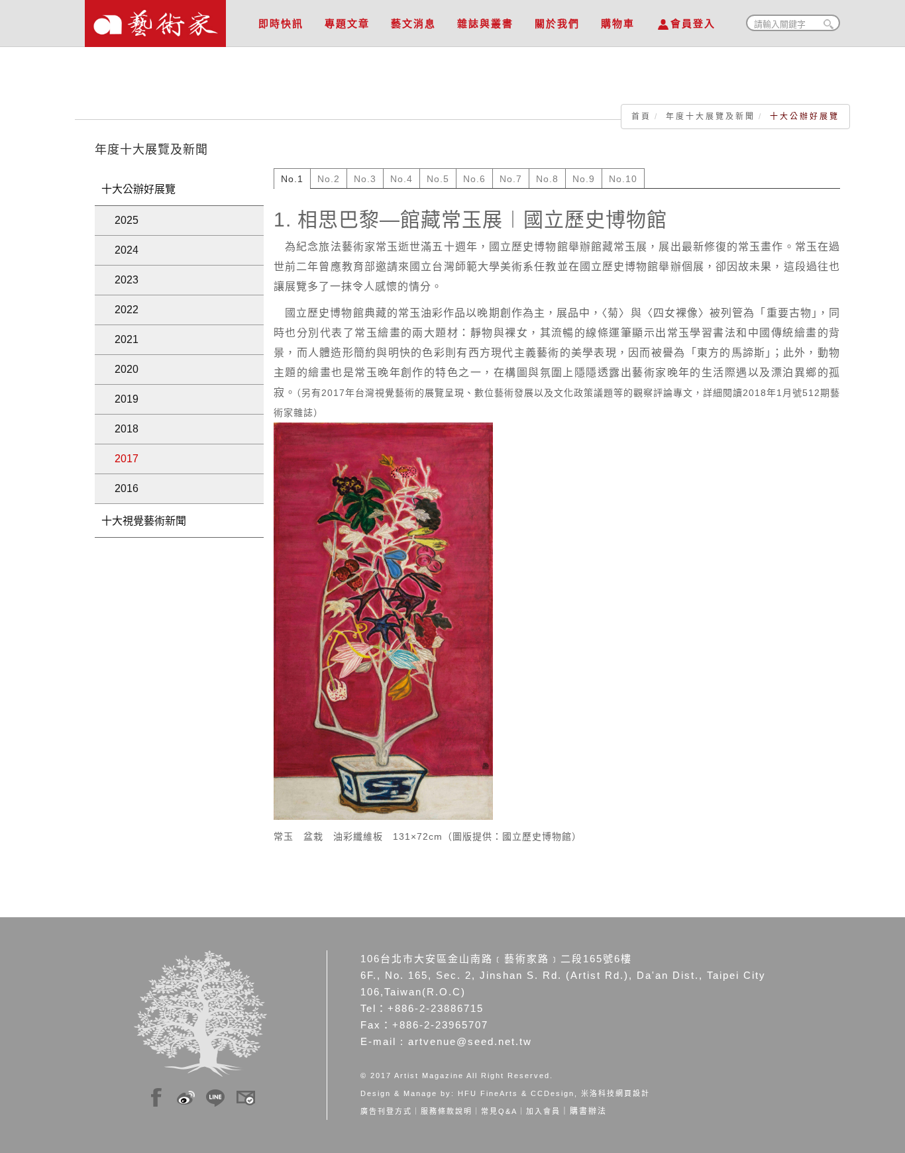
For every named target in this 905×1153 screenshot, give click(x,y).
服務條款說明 (446, 1111)
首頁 (641, 116)
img (156, 1095)
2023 (126, 279)
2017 (126, 458)
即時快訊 (280, 23)
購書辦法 (588, 1111)
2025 (126, 220)
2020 (126, 369)
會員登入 (693, 23)
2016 (126, 488)
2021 (126, 339)
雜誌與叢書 (485, 23)
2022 (126, 309)
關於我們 (557, 23)
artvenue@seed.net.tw (470, 1041)
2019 (126, 399)
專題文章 (347, 23)
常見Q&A (499, 1111)
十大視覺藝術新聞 (143, 520)
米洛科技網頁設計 (615, 1093)
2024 (126, 250)
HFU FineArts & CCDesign (516, 1093)
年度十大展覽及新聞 (710, 116)
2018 (126, 428)
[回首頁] (155, 20)
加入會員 (543, 1111)
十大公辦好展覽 (138, 189)
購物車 (618, 23)
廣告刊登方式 (386, 1111)
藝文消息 (413, 23)
